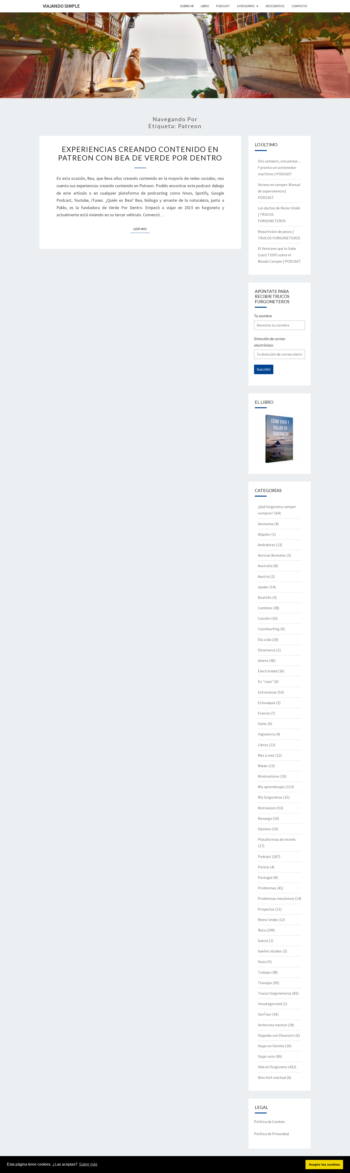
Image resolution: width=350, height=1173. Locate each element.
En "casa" (265, 681)
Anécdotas (266, 544)
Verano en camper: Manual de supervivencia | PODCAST (279, 191)
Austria (264, 576)
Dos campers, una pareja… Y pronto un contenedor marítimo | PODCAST (279, 167)
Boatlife (264, 597)
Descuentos (275, 6)
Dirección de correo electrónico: (269, 341)
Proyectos (266, 909)
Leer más (141, 229)
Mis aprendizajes (271, 786)
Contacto (299, 6)
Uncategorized (270, 1003)
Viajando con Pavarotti (276, 1035)
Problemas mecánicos (276, 898)
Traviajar (265, 982)
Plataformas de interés (277, 839)
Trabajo (264, 972)
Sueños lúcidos (270, 951)
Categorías (246, 6)
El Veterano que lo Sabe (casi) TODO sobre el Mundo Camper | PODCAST (279, 255)
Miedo (263, 765)
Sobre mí (187, 6)
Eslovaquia (266, 702)
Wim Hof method (272, 1077)
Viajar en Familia (271, 1045)
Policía (263, 867)
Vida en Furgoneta (272, 1066)
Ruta (262, 930)
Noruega (265, 818)
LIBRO (205, 6)
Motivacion (267, 807)
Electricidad (267, 671)
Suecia (263, 940)
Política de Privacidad (271, 1133)
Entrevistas (267, 692)
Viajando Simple (61, 6)
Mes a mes (266, 755)
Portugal (265, 877)
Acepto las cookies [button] (324, 1164)
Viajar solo (266, 1056)
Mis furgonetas (270, 797)
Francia (264, 713)
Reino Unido (268, 919)
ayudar (263, 586)
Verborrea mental (272, 1024)
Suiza (262, 961)
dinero (263, 660)
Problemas (267, 888)
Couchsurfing (269, 628)
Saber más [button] (88, 1164)
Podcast (264, 856)
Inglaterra (266, 734)
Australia (265, 565)
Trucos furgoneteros (274, 993)
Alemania (265, 523)
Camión (264, 618)
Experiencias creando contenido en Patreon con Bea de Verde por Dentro (140, 153)
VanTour (264, 1014)
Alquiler (264, 534)
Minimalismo (268, 776)
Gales (262, 723)
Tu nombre (263, 315)
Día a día (264, 639)
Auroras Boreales (272, 555)
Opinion (264, 828)
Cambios (265, 607)
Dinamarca (266, 650)
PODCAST (223, 6)
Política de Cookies (269, 1121)
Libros (263, 744)
